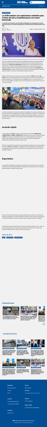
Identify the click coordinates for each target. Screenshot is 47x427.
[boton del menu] (2, 2)
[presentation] (43, 324)
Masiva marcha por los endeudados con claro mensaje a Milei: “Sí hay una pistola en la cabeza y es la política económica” (29, 318)
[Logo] (22, 2)
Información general (11, 388)
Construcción (35, 6)
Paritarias (9, 390)
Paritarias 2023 (18, 237)
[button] (4, 39)
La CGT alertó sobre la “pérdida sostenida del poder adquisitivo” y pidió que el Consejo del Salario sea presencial (23, 352)
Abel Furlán (10, 237)
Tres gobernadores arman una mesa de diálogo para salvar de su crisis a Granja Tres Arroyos (11, 317)
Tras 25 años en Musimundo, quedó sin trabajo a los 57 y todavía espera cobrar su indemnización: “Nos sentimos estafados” (9, 352)
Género (8, 393)
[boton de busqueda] (31, 2)
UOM (4, 237)
